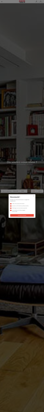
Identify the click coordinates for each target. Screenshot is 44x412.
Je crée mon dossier (22, 215)
